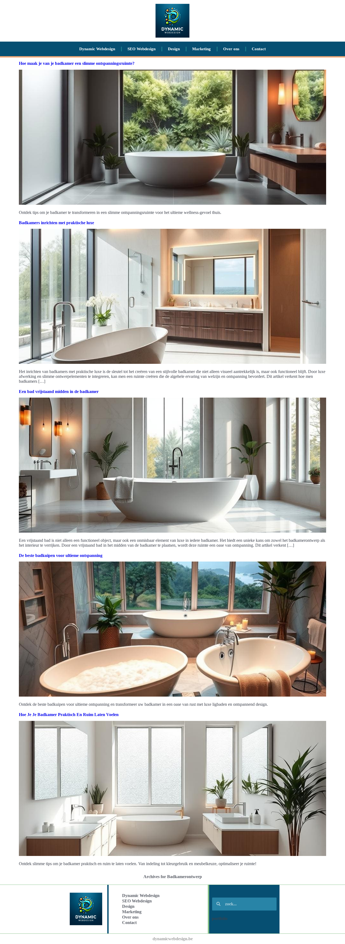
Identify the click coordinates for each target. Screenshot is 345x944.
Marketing (201, 49)
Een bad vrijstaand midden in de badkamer (59, 391)
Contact (259, 49)
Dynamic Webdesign (97, 49)
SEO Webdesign (141, 49)
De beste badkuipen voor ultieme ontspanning (60, 555)
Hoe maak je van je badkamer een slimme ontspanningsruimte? (76, 63)
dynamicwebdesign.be (173, 938)
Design (174, 49)
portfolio (219, 918)
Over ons (231, 49)
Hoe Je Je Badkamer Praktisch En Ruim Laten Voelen (69, 714)
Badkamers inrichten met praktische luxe (56, 222)
